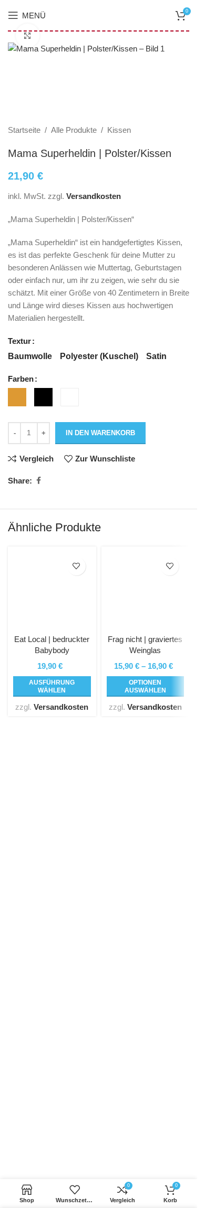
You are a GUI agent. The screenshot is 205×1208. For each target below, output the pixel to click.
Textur (19, 341)
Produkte (23, 1001)
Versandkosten (93, 196)
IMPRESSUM (32, 1101)
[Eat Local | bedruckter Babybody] (52, 590)
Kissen (119, 129)
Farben (21, 378)
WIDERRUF (29, 1082)
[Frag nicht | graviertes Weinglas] (145, 590)
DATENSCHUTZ (37, 1063)
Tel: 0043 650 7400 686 (59, 873)
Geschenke (28, 944)
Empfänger (27, 982)
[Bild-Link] (98, 779)
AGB (16, 1045)
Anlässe (22, 963)
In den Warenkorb (100, 433)
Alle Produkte (74, 129)
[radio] (30, 356)
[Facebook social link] (38, 481)
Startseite (24, 129)
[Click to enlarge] (27, 35)
